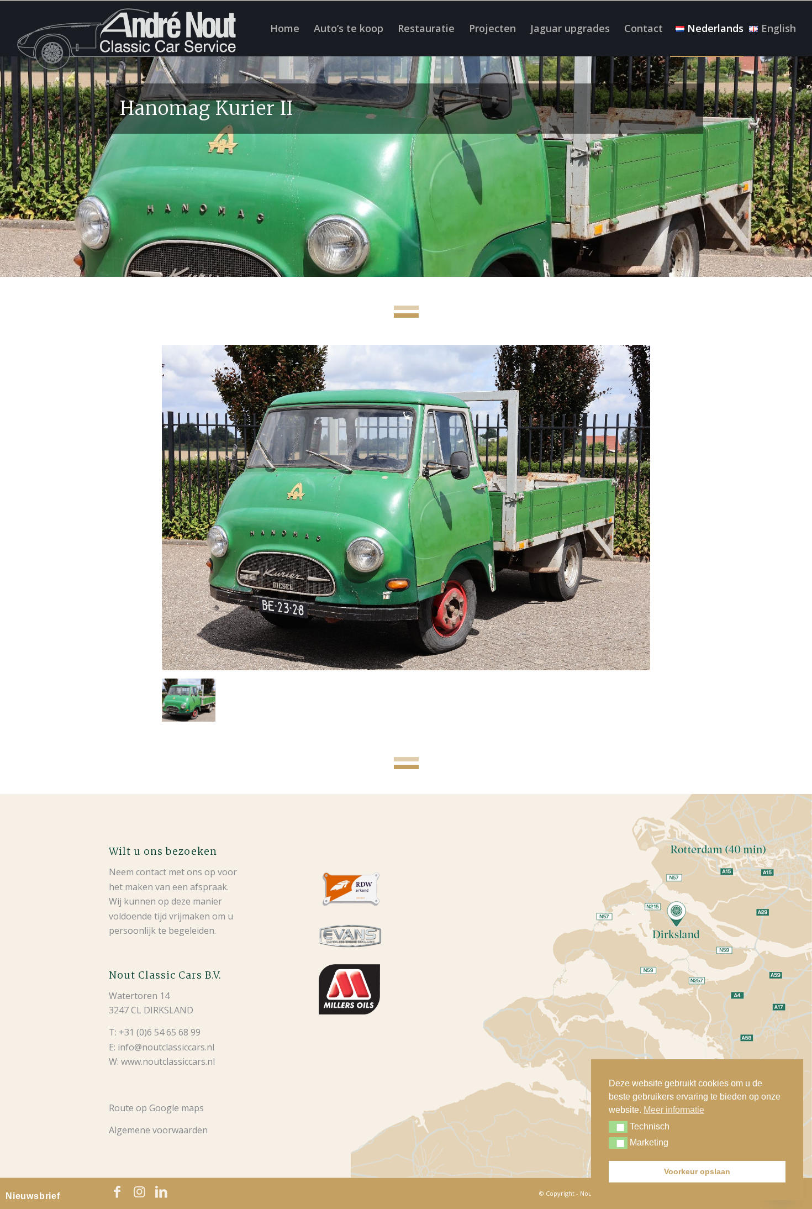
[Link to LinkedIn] (161, 1192)
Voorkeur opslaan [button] (697, 1171)
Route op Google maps (156, 1108)
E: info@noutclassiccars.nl (161, 1047)
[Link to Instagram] (139, 1192)
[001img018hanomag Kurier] (406, 507)
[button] (618, 1127)
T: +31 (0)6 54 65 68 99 (155, 1032)
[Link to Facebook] (117, 1192)
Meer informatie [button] (674, 1110)
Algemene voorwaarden (158, 1130)
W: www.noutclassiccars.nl (162, 1061)
